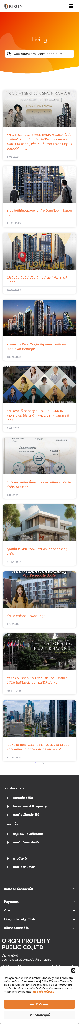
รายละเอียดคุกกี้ (39, 1015)
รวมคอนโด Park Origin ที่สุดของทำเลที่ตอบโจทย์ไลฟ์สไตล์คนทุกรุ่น (36, 346)
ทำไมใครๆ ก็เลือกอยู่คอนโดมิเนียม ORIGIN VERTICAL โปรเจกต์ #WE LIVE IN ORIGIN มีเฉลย (38, 416)
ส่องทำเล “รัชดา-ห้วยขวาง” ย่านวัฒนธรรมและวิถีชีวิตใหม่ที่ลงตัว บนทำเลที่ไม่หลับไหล (38, 680)
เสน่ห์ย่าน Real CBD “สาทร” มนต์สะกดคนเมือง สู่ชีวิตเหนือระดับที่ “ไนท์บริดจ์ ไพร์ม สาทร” (38, 747)
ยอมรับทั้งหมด (39, 1004)
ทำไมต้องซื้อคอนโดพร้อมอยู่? (26, 616)
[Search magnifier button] (9, 54)
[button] (73, 970)
